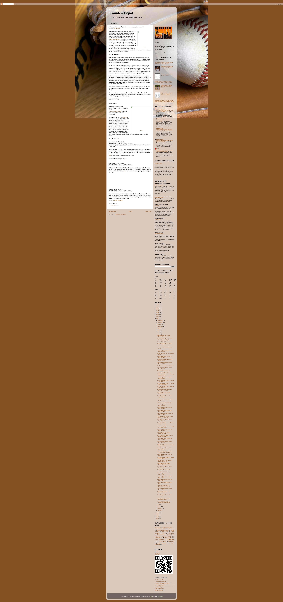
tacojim (151, 596)
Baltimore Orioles (159, 590)
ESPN (157, 148)
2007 (157, 518)
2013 (157, 314)
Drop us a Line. (158, 163)
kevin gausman (162, 543)
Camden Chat (159, 118)
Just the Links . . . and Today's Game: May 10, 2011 (164, 461)
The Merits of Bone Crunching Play (165, 365)
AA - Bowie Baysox (159, 586)
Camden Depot (121, 12)
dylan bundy (171, 541)
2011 (157, 318)
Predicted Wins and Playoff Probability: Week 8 (163, 393)
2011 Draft (114, 200)
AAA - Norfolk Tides (159, 588)
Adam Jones (171, 528)
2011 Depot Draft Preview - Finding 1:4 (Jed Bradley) (165, 423)
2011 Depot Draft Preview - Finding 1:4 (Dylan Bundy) (165, 384)
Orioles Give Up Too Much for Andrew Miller (167, 74)
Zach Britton (163, 541)
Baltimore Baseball (161, 109)
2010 (157, 513)
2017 (157, 307)
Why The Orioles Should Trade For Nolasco (166, 93)
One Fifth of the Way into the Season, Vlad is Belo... (164, 470)
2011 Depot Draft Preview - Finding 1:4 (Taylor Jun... (165, 381)
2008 (157, 516)
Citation (144, 46)
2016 (157, 309)
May (159, 333)
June (159, 332)
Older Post (148, 211)
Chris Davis (171, 533)
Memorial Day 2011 (161, 341)
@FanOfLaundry (159, 233)
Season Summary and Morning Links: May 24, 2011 (164, 390)
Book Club (165, 531)
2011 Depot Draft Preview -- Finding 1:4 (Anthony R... (165, 458)
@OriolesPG (158, 219)
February (160, 508)
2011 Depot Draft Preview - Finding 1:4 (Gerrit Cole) (165, 445)
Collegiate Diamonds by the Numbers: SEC (163, 492)
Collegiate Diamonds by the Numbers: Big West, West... (164, 371)
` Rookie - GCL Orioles (160, 579)
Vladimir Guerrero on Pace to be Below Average (164, 360)
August (159, 328)
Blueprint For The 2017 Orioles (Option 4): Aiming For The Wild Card (164, 63)
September (160, 326)
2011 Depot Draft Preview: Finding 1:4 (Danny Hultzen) (165, 417)
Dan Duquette (160, 534)
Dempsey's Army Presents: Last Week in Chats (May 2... (164, 339)
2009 (157, 515)
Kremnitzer (157, 537)
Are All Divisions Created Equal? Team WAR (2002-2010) (164, 451)
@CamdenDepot (159, 184)
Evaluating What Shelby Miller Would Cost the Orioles (166, 86)
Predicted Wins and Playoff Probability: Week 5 (163, 499)
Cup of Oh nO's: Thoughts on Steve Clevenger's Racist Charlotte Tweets (163, 82)
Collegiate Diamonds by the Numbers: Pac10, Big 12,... (164, 486)
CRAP (164, 533)
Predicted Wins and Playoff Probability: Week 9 (163, 336)
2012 (157, 316)
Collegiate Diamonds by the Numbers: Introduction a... (164, 502)
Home (130, 211)
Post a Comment (114, 205)
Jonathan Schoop (166, 536)
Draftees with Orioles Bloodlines (164, 402)
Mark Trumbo (168, 537)
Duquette (169, 534)
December (160, 320)
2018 (157, 305)
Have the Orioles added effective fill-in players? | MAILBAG (164, 111)
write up (125, 117)
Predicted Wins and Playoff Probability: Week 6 (163, 464)
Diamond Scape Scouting (115, 111)
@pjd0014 (157, 205)
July (159, 330)
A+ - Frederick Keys (159, 585)
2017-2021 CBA (158, 527)
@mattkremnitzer (159, 197)
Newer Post (112, 211)
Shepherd (120, 200)
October (160, 324)
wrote (124, 171)
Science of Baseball (159, 539)
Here (110, 155)
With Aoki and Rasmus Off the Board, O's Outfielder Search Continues (167, 67)
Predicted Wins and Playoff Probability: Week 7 (163, 433)
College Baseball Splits (114, 39)
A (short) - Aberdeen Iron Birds (162, 583)
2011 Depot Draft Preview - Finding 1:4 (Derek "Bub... (165, 426)
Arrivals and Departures (162, 530)
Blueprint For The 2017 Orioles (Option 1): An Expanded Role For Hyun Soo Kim (164, 101)
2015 (157, 310)
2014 (157, 312)
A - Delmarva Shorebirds (160, 581)
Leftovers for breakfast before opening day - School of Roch (164, 141)
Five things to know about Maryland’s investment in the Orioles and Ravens (164, 130)
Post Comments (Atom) (120, 214)
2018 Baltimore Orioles (160, 528)
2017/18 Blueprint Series (167, 527)
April (159, 504)
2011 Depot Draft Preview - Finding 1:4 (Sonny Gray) (165, 387)
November (160, 322)
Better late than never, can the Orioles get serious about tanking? (164, 151)
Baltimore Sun (159, 128)
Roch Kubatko (160, 139)
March (159, 506)
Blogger (161, 596)
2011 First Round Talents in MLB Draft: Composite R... (165, 436)
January (160, 510)
